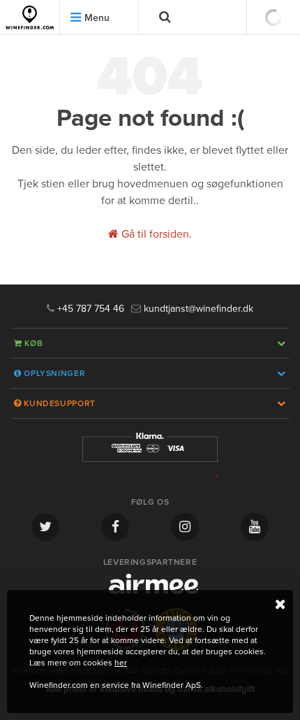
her (120, 663)
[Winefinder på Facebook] (115, 527)
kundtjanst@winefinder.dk (197, 309)
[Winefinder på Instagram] (185, 527)
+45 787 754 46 (89, 309)
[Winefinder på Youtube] (255, 527)
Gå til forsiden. (155, 234)
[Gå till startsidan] (29, 17)
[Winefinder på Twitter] (45, 527)
